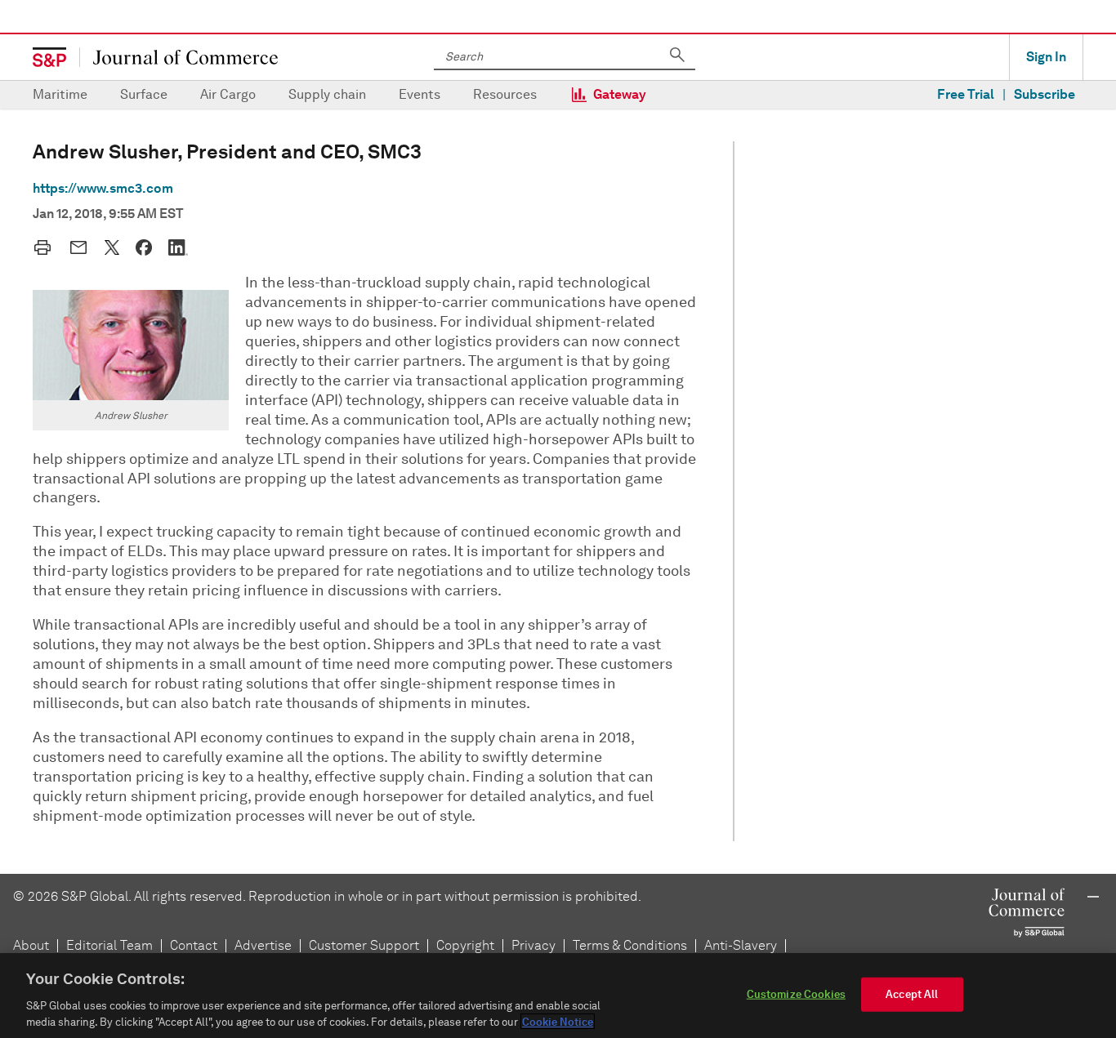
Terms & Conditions (630, 945)
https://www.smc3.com (103, 188)
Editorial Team (109, 945)
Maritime (60, 94)
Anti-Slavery (740, 945)
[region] (558, 995)
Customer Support (364, 945)
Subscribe (1044, 94)
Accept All (912, 994)
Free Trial (965, 94)
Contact (193, 945)
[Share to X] (112, 247)
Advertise (263, 945)
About (31, 945)
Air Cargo (228, 94)
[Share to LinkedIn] (178, 247)
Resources (505, 94)
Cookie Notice (557, 1021)
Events (419, 94)
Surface (143, 94)
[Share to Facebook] (144, 247)
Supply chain (327, 94)
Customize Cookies (796, 994)
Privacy (533, 945)
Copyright (465, 945)
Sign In (1046, 57)
